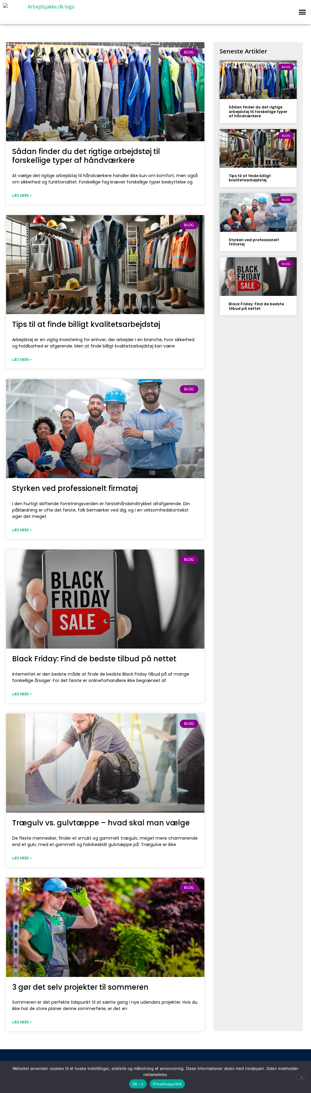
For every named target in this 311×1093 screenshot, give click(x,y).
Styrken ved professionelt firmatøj (75, 488)
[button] (302, 12)
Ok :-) (138, 1083)
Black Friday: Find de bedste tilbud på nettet (94, 659)
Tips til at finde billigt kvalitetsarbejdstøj (86, 324)
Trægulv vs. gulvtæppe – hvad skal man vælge (101, 823)
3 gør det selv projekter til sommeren (80, 987)
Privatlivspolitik (167, 1083)
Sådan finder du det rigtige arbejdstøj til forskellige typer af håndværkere (86, 155)
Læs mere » (22, 195)
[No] (301, 1076)
